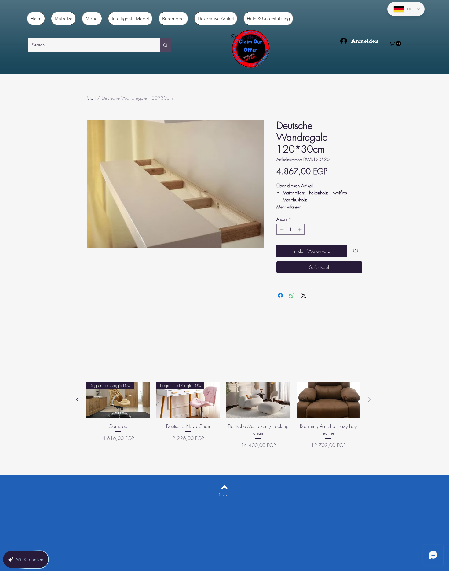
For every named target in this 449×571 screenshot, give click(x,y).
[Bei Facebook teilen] (280, 295)
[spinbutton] (291, 229)
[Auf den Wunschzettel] (355, 251)
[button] (396, 43)
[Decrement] (281, 229)
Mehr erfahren (288, 207)
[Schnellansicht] (258, 400)
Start (91, 97)
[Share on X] (303, 295)
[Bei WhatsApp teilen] (292, 295)
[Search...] (165, 45)
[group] (223, 421)
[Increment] (300, 229)
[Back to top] (224, 487)
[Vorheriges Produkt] (77, 399)
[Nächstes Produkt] (369, 399)
